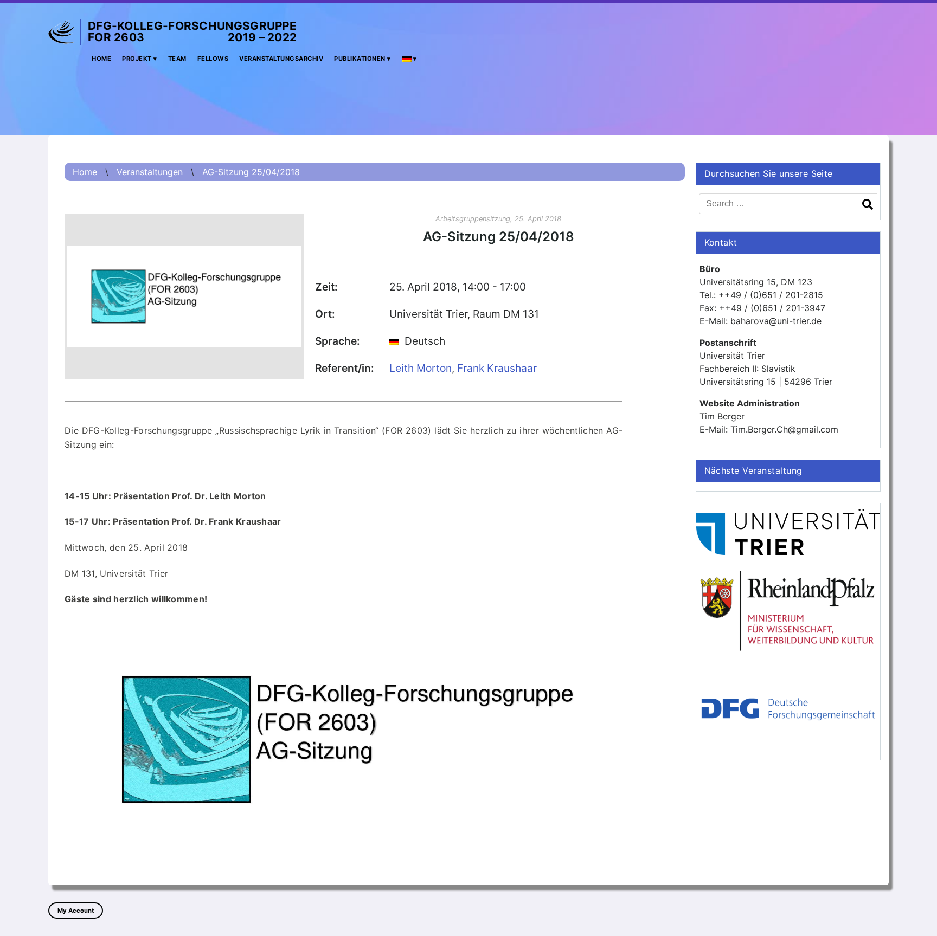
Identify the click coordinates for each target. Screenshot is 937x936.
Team (177, 58)
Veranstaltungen (150, 171)
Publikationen (360, 58)
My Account (75, 910)
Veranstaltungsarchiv (281, 58)
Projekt (137, 58)
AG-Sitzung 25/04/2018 (251, 171)
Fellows (213, 58)
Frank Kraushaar (497, 368)
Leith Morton (420, 368)
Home (101, 58)
